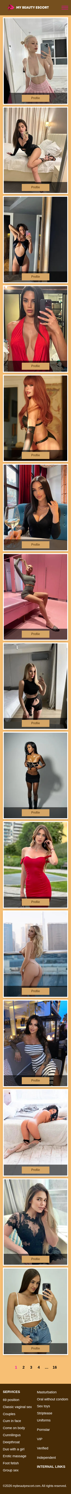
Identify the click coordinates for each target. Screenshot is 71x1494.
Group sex (11, 1470)
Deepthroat (11, 1442)
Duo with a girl (13, 1449)
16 (55, 1367)
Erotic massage (14, 1456)
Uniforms (44, 1420)
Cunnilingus (12, 1435)
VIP (39, 1439)
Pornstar (43, 1430)
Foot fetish (11, 1463)
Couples (9, 1414)
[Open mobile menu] (65, 7)
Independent (46, 1458)
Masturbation (47, 1392)
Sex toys (43, 1406)
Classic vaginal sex (17, 1407)
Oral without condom (52, 1399)
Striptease (44, 1413)
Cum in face (12, 1421)
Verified (42, 1448)
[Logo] (32, 7)
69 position (11, 1400)
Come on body (14, 1428)
